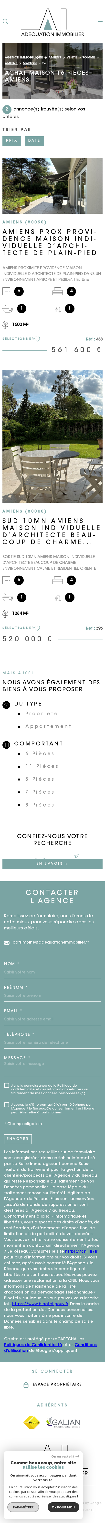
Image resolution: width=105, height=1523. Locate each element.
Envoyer (18, 1139)
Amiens (11, 63)
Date (34, 141)
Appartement (48, 727)
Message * (17, 1058)
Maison (30, 63)
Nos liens (85, 1510)
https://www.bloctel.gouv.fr (40, 1304)
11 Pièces (42, 766)
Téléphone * (19, 1035)
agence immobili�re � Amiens (33, 57)
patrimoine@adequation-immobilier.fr (51, 943)
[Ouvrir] (5, 21)
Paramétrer (23, 1507)
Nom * (12, 964)
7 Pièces (40, 792)
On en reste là (62, 1456)
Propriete (41, 714)
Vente (72, 57)
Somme (88, 57)
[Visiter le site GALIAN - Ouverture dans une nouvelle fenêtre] (63, 1422)
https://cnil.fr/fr (81, 1252)
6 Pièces (40, 754)
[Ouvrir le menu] (100, 21)
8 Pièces (40, 805)
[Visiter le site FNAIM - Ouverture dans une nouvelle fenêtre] (31, 1422)
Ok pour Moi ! (63, 1507)
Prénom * (16, 988)
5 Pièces (40, 779)
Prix (12, 141)
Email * (13, 1011)
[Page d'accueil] (52, 21)
